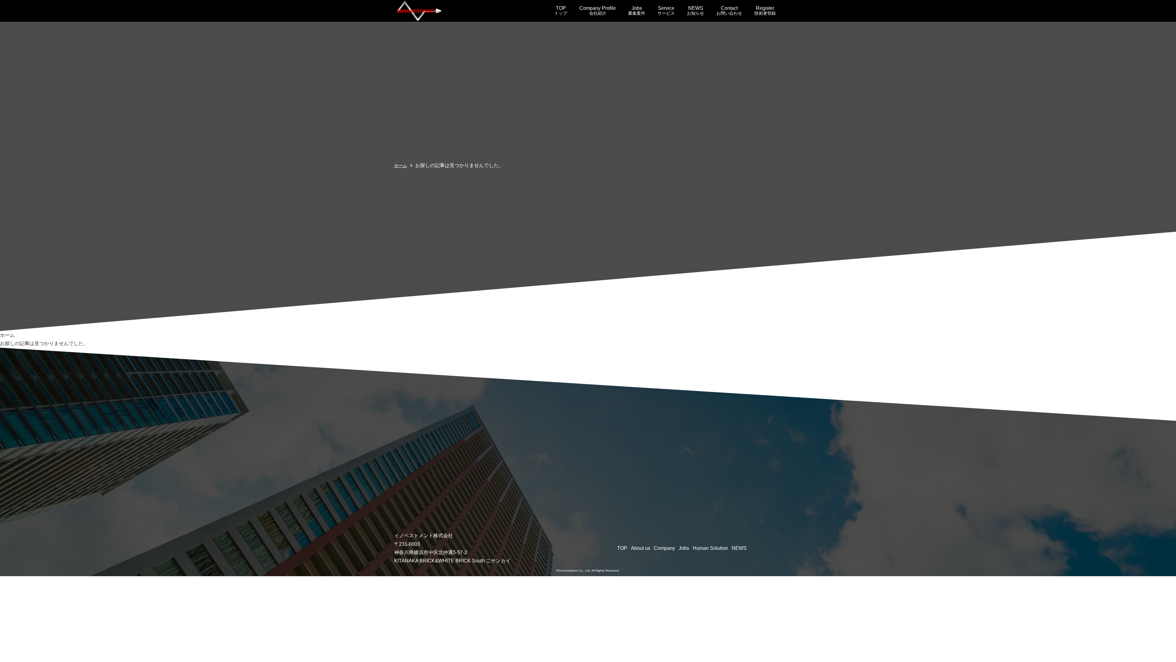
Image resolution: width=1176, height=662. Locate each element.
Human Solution (710, 548)
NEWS (695, 11)
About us (640, 548)
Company (664, 548)
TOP (560, 11)
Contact (729, 11)
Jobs (636, 11)
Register (765, 11)
